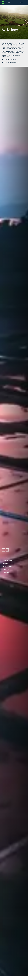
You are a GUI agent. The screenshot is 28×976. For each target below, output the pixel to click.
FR (25, 2)
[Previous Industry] (3, 549)
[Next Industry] (7, 549)
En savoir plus (5, 546)
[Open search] (22, 2)
